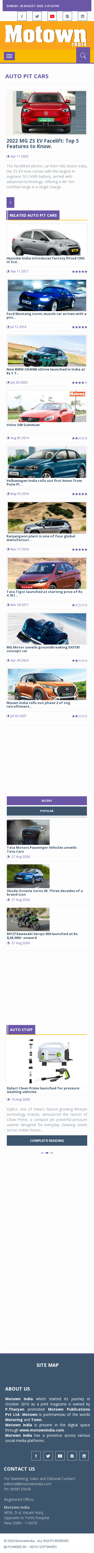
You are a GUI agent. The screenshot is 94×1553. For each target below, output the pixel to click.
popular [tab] (47, 811)
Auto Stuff (21, 1029)
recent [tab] (47, 801)
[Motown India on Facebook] (22, 16)
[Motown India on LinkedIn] (82, 16)
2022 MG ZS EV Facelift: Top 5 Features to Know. (43, 143)
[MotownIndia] (47, 35)
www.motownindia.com (42, 1430)
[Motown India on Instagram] (67, 16)
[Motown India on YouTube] (52, 16)
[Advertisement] (47, 759)
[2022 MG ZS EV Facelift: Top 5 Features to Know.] (47, 112)
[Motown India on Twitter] (37, 16)
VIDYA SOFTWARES (43, 1547)
